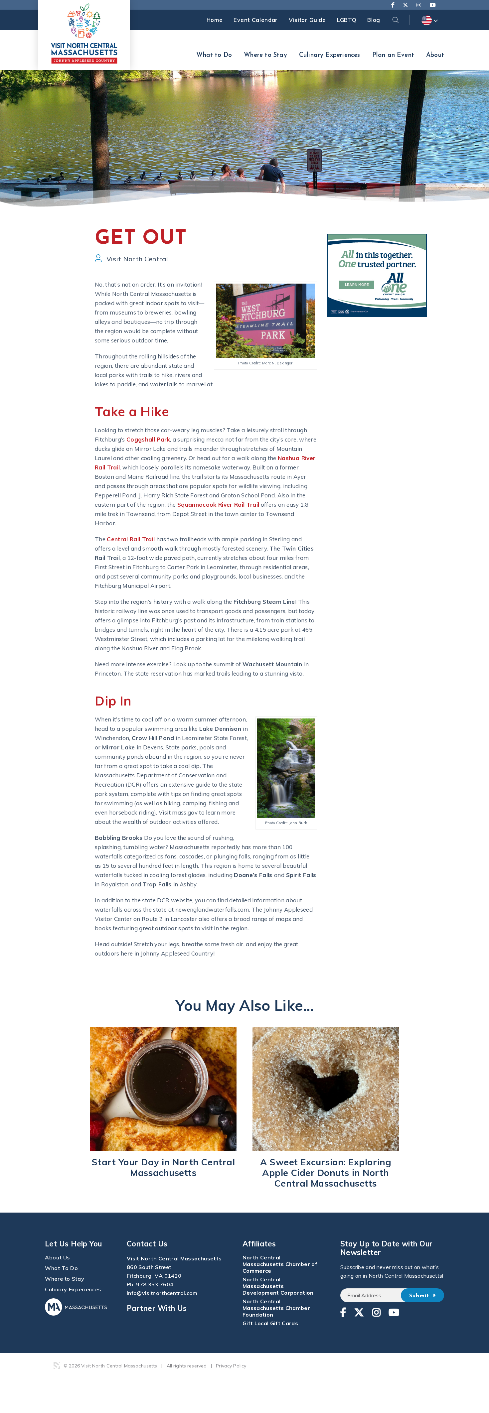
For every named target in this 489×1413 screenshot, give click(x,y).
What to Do (214, 55)
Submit (420, 1296)
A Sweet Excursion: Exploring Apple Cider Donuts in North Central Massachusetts (325, 1172)
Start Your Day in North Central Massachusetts (163, 1167)
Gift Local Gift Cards (270, 1323)
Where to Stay (265, 55)
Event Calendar (256, 19)
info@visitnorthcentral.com (162, 1293)
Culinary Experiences (329, 55)
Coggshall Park (148, 439)
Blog (373, 19)
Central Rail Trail (131, 539)
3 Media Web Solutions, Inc (57, 1365)
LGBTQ (346, 19)
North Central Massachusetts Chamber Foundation (276, 1308)
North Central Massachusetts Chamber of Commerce (280, 1264)
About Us (57, 1257)
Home (215, 19)
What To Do (61, 1268)
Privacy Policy (231, 1366)
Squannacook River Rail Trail (218, 504)
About (435, 55)
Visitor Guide (307, 19)
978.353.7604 (154, 1284)
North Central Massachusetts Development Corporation (278, 1286)
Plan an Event (393, 55)
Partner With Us (157, 1308)
